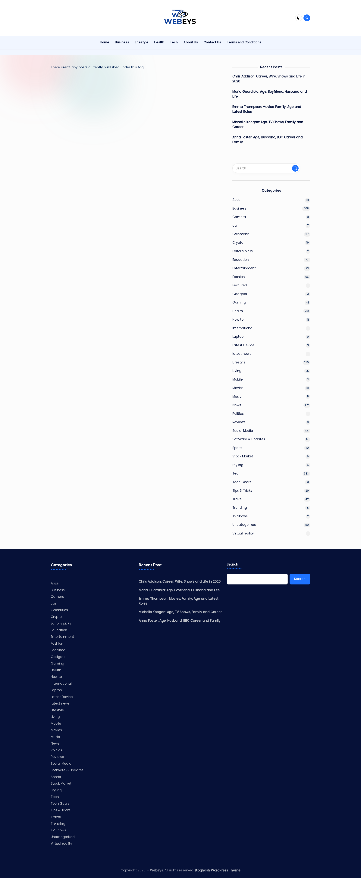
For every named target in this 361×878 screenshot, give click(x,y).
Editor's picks (242, 251)
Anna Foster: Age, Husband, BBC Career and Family (267, 139)
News (236, 405)
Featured (239, 285)
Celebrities (241, 234)
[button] (295, 168)
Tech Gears (241, 482)
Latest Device (243, 345)
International (242, 328)
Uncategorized (244, 524)
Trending (239, 507)
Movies (237, 388)
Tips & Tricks (242, 490)
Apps (236, 200)
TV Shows (240, 516)
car (235, 225)
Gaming (239, 302)
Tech (236, 473)
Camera (239, 217)
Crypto (237, 242)
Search (232, 564)
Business (239, 208)
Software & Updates (248, 439)
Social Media (242, 430)
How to (237, 319)
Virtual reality (243, 533)
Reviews (238, 422)
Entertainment (244, 268)
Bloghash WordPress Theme (217, 870)
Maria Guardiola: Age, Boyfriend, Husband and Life (269, 94)
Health (237, 311)
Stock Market (242, 456)
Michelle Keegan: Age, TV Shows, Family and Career (267, 124)
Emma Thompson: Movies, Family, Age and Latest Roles (266, 109)
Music (237, 396)
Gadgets (239, 294)
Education (240, 259)
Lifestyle (239, 362)
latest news (241, 353)
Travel (237, 499)
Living (236, 371)
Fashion (238, 277)
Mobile (237, 379)
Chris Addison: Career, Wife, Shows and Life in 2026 (269, 78)
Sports (237, 448)
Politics (238, 413)
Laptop (237, 336)
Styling (237, 465)
